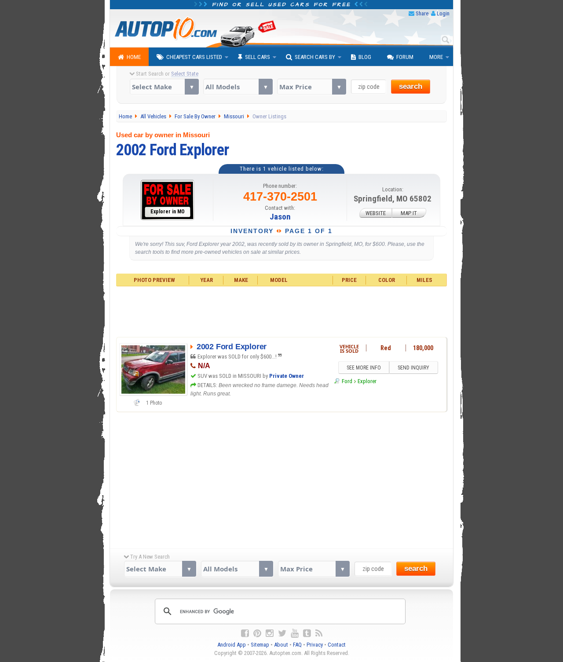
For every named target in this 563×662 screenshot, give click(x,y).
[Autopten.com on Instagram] (270, 633)
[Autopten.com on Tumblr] (307, 633)
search (410, 86)
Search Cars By (315, 57)
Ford (347, 381)
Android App (231, 644)
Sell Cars (257, 57)
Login (443, 13)
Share (422, 13)
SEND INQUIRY (413, 368)
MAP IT (409, 213)
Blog (364, 57)
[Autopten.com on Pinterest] (257, 633)
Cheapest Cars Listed (194, 57)
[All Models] (237, 87)
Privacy (315, 644)
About (281, 644)
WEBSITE (376, 213)
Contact (337, 644)
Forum (404, 57)
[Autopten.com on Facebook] (245, 633)
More (436, 57)
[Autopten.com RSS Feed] (318, 633)
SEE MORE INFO (364, 368)
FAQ (297, 644)
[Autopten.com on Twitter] (282, 633)
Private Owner (286, 376)
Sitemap (260, 644)
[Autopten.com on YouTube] (295, 633)
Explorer (367, 381)
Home (134, 57)
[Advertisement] (281, 310)
